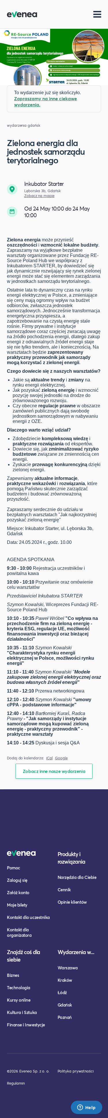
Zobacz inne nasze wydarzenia (54, 771)
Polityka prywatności (76, 1071)
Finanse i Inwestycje (26, 1025)
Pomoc (13, 868)
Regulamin (16, 1083)
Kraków (65, 980)
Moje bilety (17, 905)
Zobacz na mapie (39, 196)
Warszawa (68, 968)
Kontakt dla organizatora (19, 932)
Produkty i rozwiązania (72, 857)
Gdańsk (65, 1005)
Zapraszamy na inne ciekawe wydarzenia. (45, 101)
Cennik (64, 889)
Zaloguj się (17, 880)
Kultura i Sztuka (22, 1012)
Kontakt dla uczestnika (28, 917)
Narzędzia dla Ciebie (77, 877)
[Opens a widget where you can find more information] (86, 1108)
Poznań (65, 1017)
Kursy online (18, 1000)
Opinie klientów (72, 902)
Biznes (13, 975)
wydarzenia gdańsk (23, 125)
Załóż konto (18, 892)
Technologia (18, 987)
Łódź (62, 992)
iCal (49, 758)
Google (61, 758)
